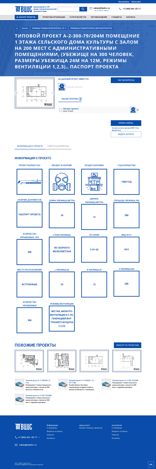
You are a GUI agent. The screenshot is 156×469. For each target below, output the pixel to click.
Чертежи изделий (99, 17)
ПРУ (126, 249)
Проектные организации (54, 17)
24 (62, 215)
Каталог (25, 28)
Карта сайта (136, 2)
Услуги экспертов (78, 17)
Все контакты (123, 2)
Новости (50, 435)
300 (29, 252)
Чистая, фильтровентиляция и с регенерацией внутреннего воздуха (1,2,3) (62, 318)
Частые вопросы (126, 80)
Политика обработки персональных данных (29, 464)
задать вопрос (126, 134)
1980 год (126, 181)
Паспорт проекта (30, 214)
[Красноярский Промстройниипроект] (29, 182)
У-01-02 (94, 249)
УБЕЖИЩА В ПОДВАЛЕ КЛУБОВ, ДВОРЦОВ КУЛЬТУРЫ (91, 28)
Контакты (130, 17)
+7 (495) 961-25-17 (132, 9)
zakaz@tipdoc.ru (101, 8)
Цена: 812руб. (71, 110)
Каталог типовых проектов (90, 428)
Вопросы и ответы (55, 431)
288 (126, 215)
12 (94, 217)
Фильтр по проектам (127, 345)
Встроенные (29, 284)
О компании (52, 428)
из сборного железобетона (62, 249)
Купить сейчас (126, 123)
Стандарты (116, 17)
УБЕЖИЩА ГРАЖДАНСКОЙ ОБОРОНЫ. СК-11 (49, 28)
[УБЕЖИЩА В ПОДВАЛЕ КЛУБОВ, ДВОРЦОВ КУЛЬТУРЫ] (94, 182)
